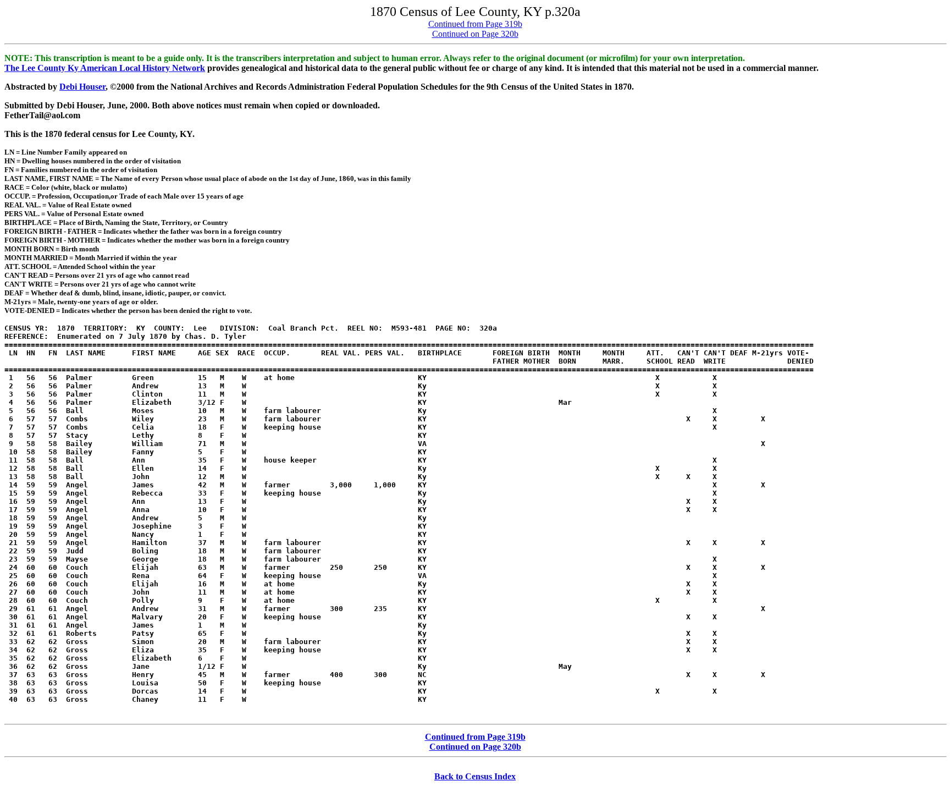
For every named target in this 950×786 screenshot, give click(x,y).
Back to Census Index (475, 776)
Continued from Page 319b (475, 24)
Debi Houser (82, 86)
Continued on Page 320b (475, 34)
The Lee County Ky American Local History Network (104, 68)
